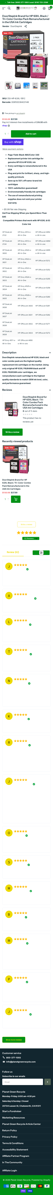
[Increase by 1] (8, 131)
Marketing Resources (13, 1117)
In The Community (12, 1162)
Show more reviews (14, 1039)
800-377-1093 (13, 1057)
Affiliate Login (9, 1170)
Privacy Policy (9, 1136)
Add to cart (31, 134)
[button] (45, 54)
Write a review (12, 432)
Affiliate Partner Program (15, 1156)
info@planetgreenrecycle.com (21, 1061)
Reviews (7, 389)
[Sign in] (44, 8)
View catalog (4, 8)
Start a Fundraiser (11, 1111)
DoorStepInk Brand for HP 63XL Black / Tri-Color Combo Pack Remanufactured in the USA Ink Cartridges (16, 484)
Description (9, 352)
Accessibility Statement (15, 1149)
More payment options (13, 149)
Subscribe (47, 1082)
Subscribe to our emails (13, 1076)
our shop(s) (20, 113)
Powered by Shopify (41, 1180)
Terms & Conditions (12, 1143)
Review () (13, 552)
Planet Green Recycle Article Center (21, 1124)
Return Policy (9, 1130)
